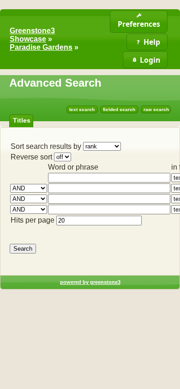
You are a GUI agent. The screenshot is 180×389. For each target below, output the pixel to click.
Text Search (82, 109)
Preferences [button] (139, 24)
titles (21, 120)
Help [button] (152, 42)
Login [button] (150, 60)
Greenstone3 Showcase (32, 35)
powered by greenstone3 (90, 282)
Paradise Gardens (41, 47)
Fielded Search (119, 109)
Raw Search (156, 109)
